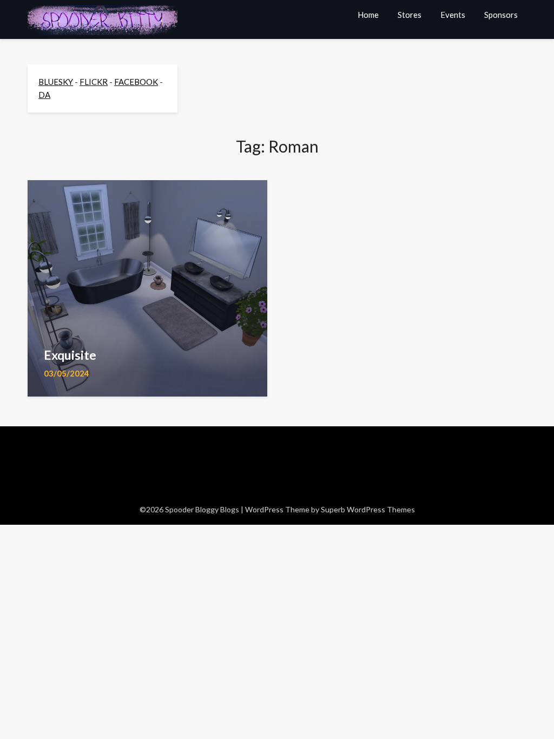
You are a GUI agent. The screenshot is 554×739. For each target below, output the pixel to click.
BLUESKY (55, 82)
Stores (409, 14)
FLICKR (94, 82)
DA (44, 95)
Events (452, 14)
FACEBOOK (136, 82)
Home (368, 14)
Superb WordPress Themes (368, 509)
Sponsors (501, 14)
